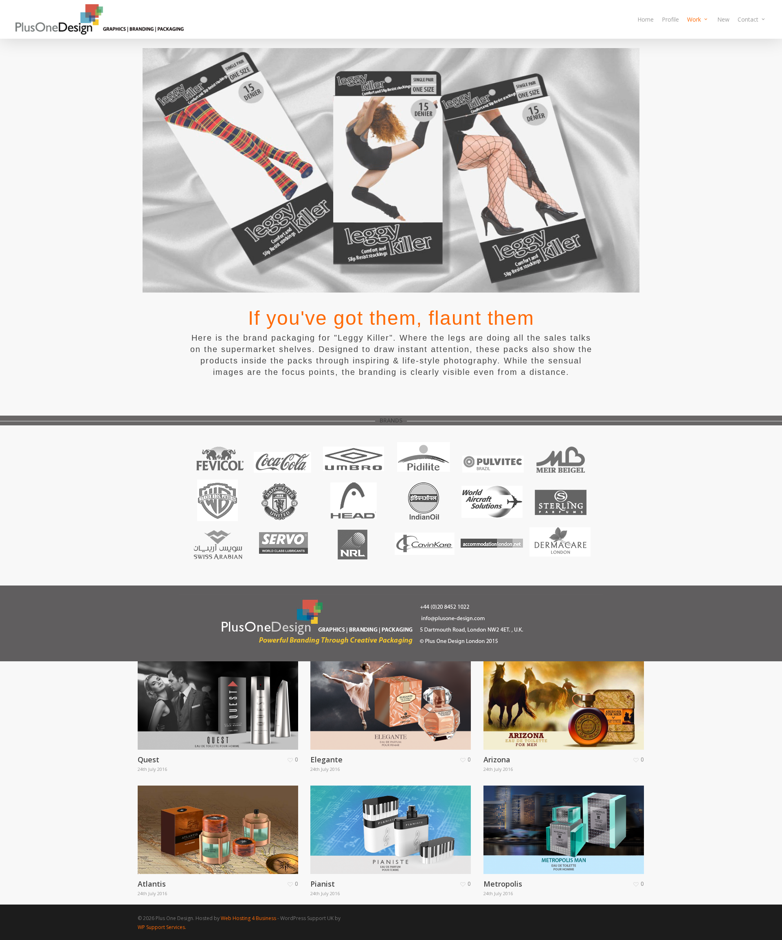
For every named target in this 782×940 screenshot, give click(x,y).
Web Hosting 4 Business (248, 918)
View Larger (194, 697)
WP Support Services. (162, 927)
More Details (240, 697)
